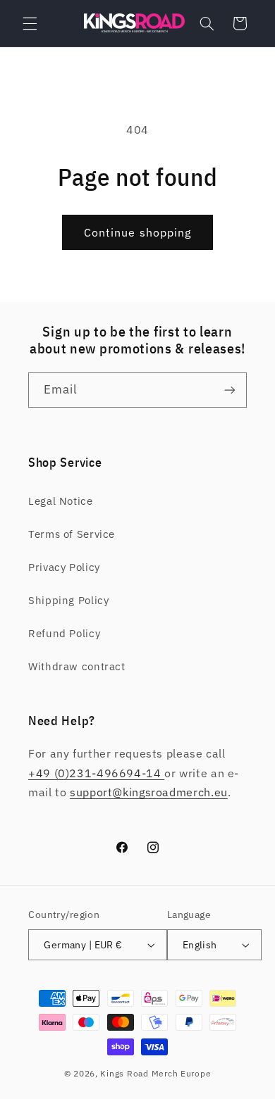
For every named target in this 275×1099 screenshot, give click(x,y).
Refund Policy (64, 633)
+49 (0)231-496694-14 (96, 773)
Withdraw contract (77, 666)
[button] (29, 23)
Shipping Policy (68, 600)
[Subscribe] (230, 389)
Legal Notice (60, 501)
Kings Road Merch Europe (155, 1073)
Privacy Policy (64, 567)
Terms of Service (71, 534)
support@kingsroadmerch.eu (149, 792)
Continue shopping (137, 232)
